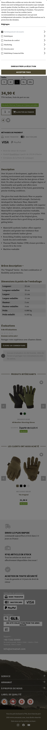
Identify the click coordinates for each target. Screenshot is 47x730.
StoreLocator (9, 49)
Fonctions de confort (12, 40)
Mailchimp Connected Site (14, 53)
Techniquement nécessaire (14, 32)
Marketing (8, 45)
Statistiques (8, 36)
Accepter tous (23, 72)
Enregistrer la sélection (23, 66)
